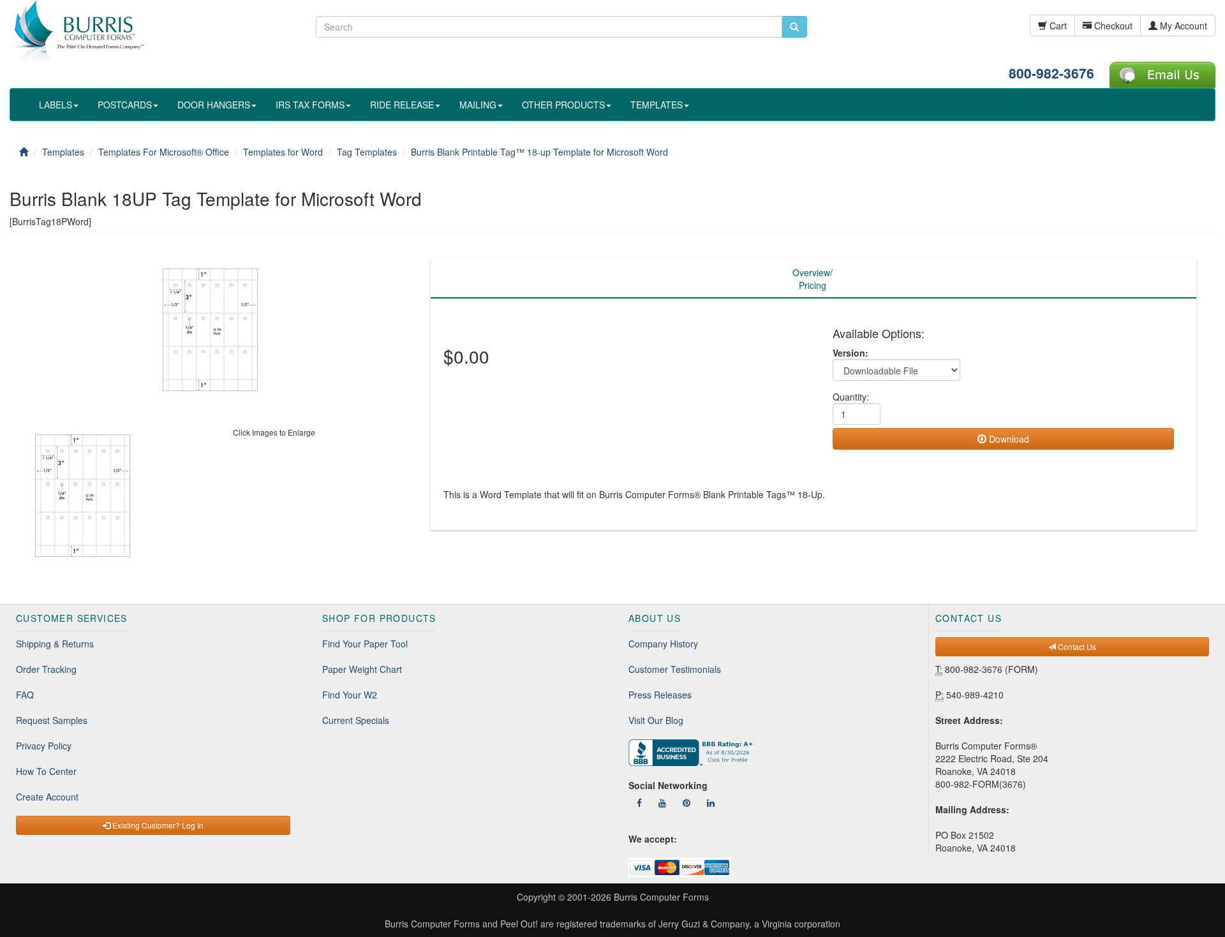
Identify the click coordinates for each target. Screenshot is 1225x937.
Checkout (1112, 25)
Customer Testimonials (674, 669)
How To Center (46, 771)
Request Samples (51, 720)
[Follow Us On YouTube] (662, 802)
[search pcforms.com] (794, 27)
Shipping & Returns (55, 643)
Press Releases (660, 694)
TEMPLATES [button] (656, 104)
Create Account (47, 796)
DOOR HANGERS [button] (213, 104)
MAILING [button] (477, 104)
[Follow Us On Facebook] (639, 802)
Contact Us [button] (1076, 646)
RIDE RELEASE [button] (402, 104)
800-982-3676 (1051, 72)
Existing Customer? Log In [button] (157, 825)
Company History (663, 643)
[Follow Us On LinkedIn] (711, 802)
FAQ (25, 694)
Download (1007, 438)
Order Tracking (46, 669)
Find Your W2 (349, 694)
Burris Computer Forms (661, 896)
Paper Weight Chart (362, 669)
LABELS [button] (55, 104)
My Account (1182, 25)
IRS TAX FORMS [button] (310, 104)
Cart (1057, 25)
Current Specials (355, 720)
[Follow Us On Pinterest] (686, 802)
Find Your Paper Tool (365, 643)
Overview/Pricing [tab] (812, 278)
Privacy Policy (43, 745)
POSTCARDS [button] (125, 104)
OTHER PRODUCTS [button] (563, 104)
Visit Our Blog (655, 720)
